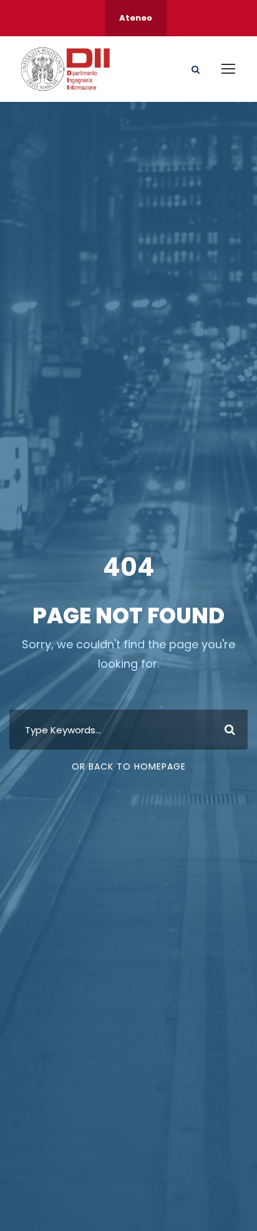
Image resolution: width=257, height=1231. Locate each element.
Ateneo (135, 18)
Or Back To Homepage (129, 766)
